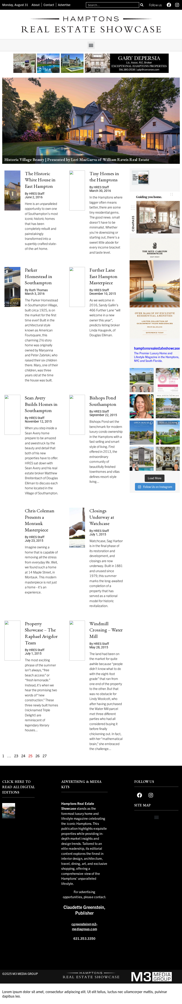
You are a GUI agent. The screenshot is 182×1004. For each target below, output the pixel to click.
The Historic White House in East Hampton (40, 179)
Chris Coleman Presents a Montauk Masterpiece (39, 520)
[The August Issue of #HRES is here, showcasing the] (168, 406)
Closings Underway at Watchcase (101, 517)
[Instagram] (177, 5)
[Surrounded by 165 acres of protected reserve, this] (142, 380)
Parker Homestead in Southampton (38, 276)
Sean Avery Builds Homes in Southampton (41, 404)
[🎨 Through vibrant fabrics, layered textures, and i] (142, 406)
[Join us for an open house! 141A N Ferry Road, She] (142, 433)
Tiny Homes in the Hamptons (104, 176)
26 (38, 756)
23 (16, 756)
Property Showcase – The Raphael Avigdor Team (41, 633)
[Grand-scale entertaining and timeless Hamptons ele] (168, 459)
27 (45, 756)
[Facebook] (169, 5)
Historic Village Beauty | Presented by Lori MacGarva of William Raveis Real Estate (76, 159)
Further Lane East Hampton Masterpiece (103, 276)
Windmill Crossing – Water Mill (106, 629)
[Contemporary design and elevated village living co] (142, 459)
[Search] (141, 5)
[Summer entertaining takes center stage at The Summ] (168, 380)
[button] (91, 45)
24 (23, 756)
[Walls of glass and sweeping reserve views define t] (168, 433)
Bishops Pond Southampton (102, 401)
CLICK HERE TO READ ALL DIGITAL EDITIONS (18, 787)
